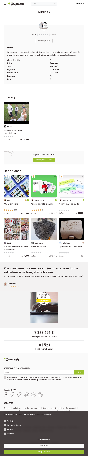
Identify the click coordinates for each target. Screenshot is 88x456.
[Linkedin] (26, 394)
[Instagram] (40, 394)
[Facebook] (6, 394)
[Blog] (33, 394)
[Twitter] (13, 394)
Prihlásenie (80, 4)
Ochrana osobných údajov (53, 408)
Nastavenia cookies (32, 408)
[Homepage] (16, 3)
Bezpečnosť (71, 408)
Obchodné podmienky (13, 408)
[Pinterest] (19, 394)
